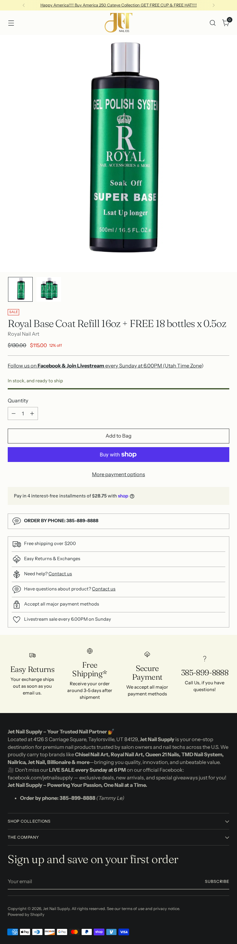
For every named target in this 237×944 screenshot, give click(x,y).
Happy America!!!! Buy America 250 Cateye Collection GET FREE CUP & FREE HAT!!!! (118, 5)
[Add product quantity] (32, 413)
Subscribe (217, 881)
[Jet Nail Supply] (118, 22)
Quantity (18, 400)
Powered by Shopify (26, 914)
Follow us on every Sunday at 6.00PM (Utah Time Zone (105, 366)
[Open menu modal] (11, 22)
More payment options (118, 474)
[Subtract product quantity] (13, 413)
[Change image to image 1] (20, 289)
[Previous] (24, 5)
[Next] (213, 5)
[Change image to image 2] (48, 289)
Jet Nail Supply (56, 908)
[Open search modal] (212, 22)
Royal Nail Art (23, 334)
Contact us (60, 574)
